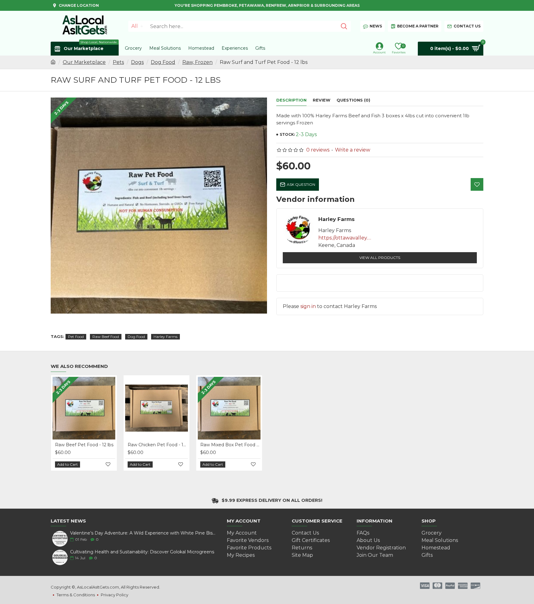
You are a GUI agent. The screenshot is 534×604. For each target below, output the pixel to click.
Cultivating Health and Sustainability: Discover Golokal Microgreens (142, 552)
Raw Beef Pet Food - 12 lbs (84, 445)
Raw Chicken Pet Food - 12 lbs (158, 445)
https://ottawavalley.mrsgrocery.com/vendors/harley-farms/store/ (346, 238)
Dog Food (163, 62)
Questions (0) (353, 100)
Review (321, 100)
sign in (308, 306)
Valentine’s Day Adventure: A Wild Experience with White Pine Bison (143, 533)
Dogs (137, 62)
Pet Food (76, 336)
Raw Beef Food (105, 336)
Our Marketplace (84, 62)
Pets (118, 62)
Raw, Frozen (197, 62)
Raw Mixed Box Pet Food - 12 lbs (230, 445)
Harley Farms (165, 336)
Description (291, 100)
